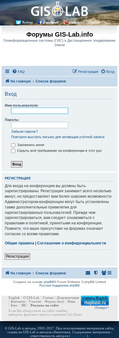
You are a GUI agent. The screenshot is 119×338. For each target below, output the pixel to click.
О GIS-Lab (31, 297)
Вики (71, 301)
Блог (14, 305)
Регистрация (17, 256)
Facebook (50, 22)
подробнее (78, 336)
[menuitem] (18, 71)
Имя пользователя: (21, 105)
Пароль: (12, 120)
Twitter (27, 22)
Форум (50, 301)
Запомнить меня (30, 145)
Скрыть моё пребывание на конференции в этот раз (59, 150)
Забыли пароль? (24, 131)
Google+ (75, 22)
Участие (35, 301)
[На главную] (59, 9)
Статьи (48, 297)
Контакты (18, 301)
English (94, 22)
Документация (68, 297)
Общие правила (19, 243)
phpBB (49, 282)
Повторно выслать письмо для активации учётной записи (57, 137)
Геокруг (102, 307)
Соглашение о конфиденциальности (71, 243)
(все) (60, 301)
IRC (24, 305)
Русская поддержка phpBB (59, 285)
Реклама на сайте (44, 305)
